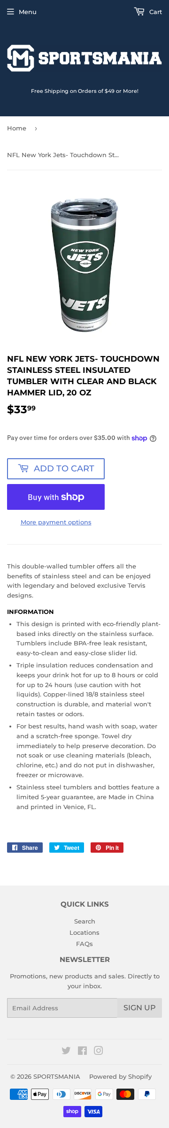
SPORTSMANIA (56, 1076)
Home (16, 128)
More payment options (56, 522)
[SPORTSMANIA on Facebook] (82, 1052)
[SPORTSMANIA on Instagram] (98, 1052)
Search (84, 921)
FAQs (84, 943)
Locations (84, 932)
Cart (154, 11)
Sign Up (139, 1007)
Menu (28, 11)
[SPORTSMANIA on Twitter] (66, 1052)
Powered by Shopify (120, 1076)
